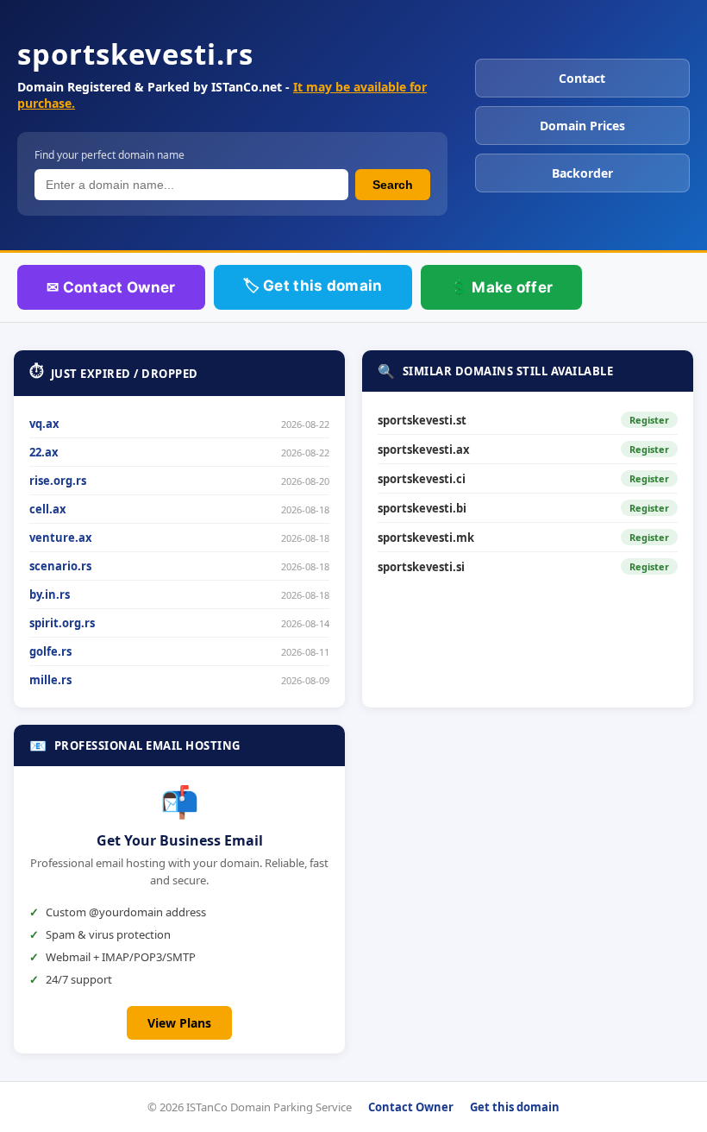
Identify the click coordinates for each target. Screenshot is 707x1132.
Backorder (582, 173)
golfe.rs (50, 651)
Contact (582, 78)
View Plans (179, 1023)
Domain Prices (582, 125)
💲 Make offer (502, 287)
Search (392, 185)
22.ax (44, 452)
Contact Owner (411, 1107)
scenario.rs (60, 566)
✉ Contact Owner (111, 287)
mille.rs (50, 680)
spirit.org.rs (62, 623)
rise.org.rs (57, 480)
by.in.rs (49, 594)
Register (649, 419)
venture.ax (60, 537)
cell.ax (47, 509)
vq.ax (44, 423)
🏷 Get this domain (313, 285)
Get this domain (515, 1107)
